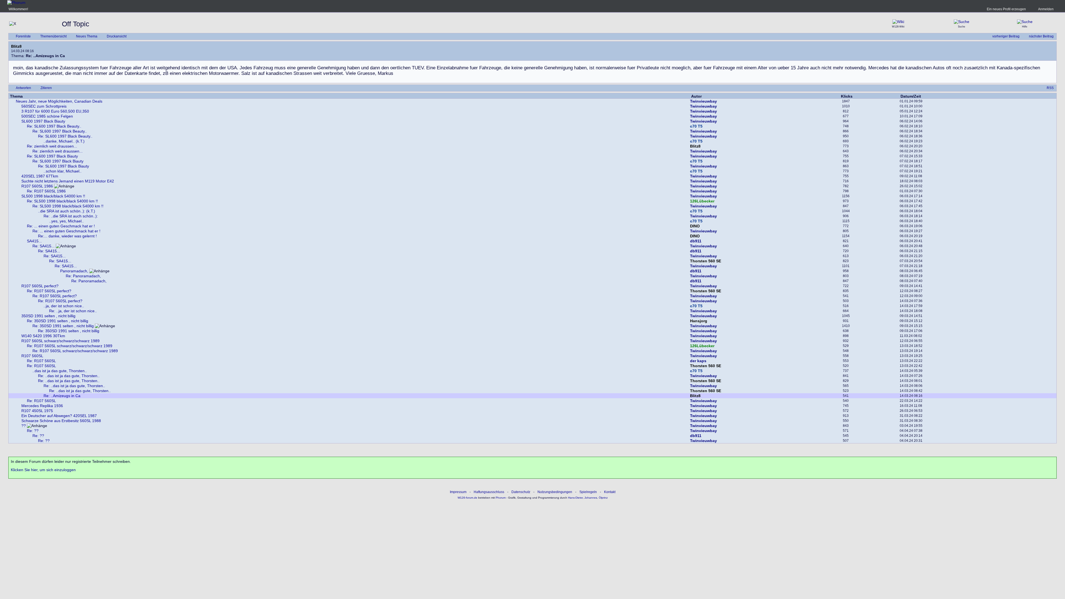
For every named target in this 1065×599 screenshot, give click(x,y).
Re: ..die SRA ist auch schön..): (71, 216)
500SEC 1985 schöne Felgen (47, 116)
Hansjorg (698, 321)
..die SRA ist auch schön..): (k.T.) (66, 211)
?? (23, 425)
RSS (1050, 88)
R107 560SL (32, 356)
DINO (695, 226)
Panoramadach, (74, 271)
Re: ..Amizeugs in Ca (62, 396)
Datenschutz (520, 492)
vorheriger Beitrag (1006, 36)
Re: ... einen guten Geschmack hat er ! (61, 226)
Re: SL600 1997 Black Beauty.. (54, 126)
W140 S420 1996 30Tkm (43, 336)
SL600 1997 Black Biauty (43, 121)
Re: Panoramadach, (83, 276)
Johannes (590, 497)
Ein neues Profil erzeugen (1006, 9)
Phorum (500, 497)
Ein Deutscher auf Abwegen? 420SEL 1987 (59, 415)
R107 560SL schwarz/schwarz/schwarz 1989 (60, 341)
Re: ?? (33, 430)
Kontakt (609, 492)
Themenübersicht (53, 36)
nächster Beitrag (1041, 36)
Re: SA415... (43, 246)
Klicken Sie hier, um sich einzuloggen (43, 470)
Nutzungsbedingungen (554, 492)
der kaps (698, 361)
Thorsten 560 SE (705, 261)
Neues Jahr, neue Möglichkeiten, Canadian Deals (59, 101)
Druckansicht (116, 36)
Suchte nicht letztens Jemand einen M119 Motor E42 (67, 181)
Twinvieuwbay (703, 101)
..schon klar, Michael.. (63, 171)
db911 (695, 241)
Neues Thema (86, 36)
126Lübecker (702, 201)
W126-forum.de (467, 497)
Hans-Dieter (575, 497)
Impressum (458, 492)
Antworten (23, 88)
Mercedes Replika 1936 (42, 405)
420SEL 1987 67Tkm (39, 176)
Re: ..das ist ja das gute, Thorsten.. (69, 376)
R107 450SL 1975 (37, 410)
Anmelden (1046, 9)
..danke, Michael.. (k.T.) (64, 141)
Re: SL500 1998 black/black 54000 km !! (62, 201)
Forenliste (23, 36)
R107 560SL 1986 (37, 186)
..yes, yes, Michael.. (66, 221)
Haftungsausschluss (489, 492)
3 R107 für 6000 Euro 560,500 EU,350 (55, 111)
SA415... (34, 241)
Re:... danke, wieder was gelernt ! (67, 236)
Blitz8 (16, 46)
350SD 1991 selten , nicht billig (48, 316)
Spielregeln (588, 492)
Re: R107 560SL (41, 361)
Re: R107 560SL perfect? (49, 291)
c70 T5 (696, 126)
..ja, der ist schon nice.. (64, 306)
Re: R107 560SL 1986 (46, 191)
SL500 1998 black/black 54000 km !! (53, 196)
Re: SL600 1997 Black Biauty (52, 156)
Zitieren (46, 88)
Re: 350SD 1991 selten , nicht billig (57, 321)
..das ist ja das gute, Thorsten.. (59, 371)
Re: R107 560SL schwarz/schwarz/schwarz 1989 (69, 346)
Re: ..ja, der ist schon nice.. (73, 311)
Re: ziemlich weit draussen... (52, 146)
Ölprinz (603, 497)
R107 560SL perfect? (40, 286)
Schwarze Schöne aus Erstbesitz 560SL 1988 (61, 420)
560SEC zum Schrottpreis (44, 106)
